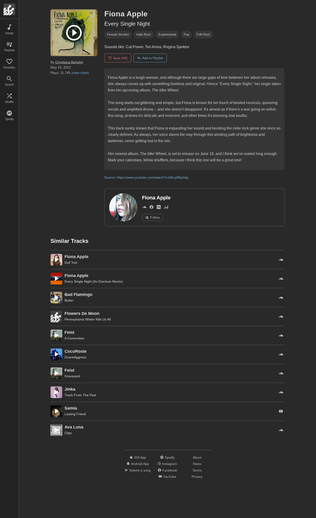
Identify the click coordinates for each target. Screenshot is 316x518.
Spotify (170, 457)
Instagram (169, 464)
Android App (140, 464)
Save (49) (120, 58)
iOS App (140, 457)
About (197, 457)
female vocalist (118, 34)
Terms (197, 470)
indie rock (143, 34)
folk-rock (203, 34)
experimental (167, 34)
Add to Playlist (152, 58)
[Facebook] (151, 208)
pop (186, 34)
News (197, 464)
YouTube (169, 476)
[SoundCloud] (144, 208)
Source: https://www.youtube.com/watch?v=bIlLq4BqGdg (146, 177)
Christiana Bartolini (69, 62)
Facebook (169, 470)
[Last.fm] (158, 208)
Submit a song (140, 470)
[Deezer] (166, 208)
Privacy (197, 476)
